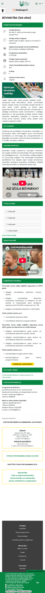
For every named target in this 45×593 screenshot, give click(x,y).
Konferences (22, 556)
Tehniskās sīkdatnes (15, 589)
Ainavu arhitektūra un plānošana (22, 481)
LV (40, 4)
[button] (2, 10)
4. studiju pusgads (12, 231)
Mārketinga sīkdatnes (15, 587)
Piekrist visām (10, 591)
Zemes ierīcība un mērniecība (22, 478)
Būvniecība (22, 473)
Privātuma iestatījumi (35, 571)
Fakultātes (22, 528)
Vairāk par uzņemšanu (22, 364)
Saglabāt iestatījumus (24, 591)
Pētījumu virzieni (22, 548)
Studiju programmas (22, 532)
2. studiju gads (10, 218)
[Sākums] (19, 3)
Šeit (37, 582)
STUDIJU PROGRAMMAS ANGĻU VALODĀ (22, 456)
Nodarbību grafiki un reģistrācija (22, 540)
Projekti (22, 552)
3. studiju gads (10, 224)
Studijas (22, 526)
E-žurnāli (22, 560)
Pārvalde (22, 568)
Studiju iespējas (22, 536)
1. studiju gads (10, 211)
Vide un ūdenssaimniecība (22, 475)
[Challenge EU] (12, 11)
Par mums (22, 566)
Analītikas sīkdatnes (15, 585)
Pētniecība (22, 546)
